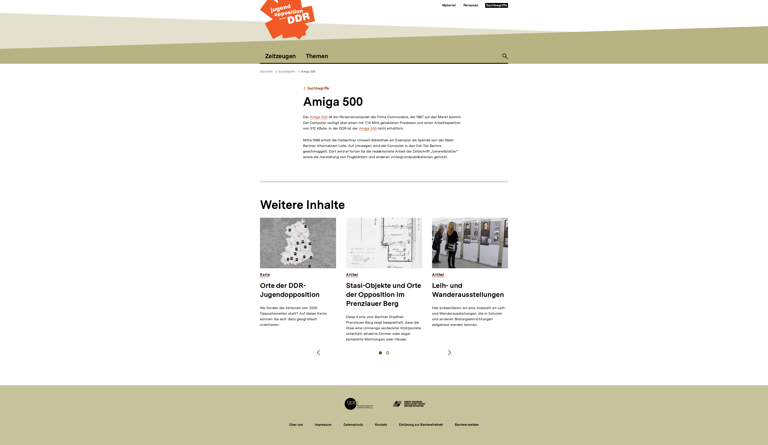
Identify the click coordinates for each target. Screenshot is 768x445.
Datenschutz (353, 425)
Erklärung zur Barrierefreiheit (421, 425)
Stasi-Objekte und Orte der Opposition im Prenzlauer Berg (383, 294)
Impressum (323, 425)
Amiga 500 (308, 71)
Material (449, 5)
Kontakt (381, 425)
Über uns (296, 425)
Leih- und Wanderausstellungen (468, 290)
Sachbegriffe (496, 5)
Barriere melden (467, 425)
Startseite (266, 71)
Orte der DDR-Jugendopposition (290, 290)
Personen (470, 5)
